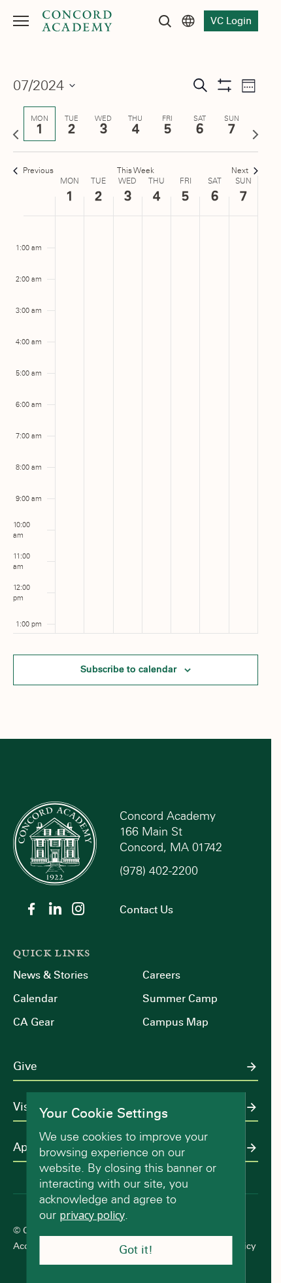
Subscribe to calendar (128, 669)
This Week (135, 170)
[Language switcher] (188, 21)
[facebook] (31, 909)
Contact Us (146, 909)
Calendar (35, 998)
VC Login (231, 21)
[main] (135, 390)
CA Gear (33, 1022)
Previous (38, 170)
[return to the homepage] (55, 842)
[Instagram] (78, 909)
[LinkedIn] (55, 909)
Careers (161, 975)
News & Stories (50, 975)
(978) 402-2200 (160, 871)
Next (239, 170)
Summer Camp (180, 998)
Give (25, 1066)
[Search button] (165, 21)
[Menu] (21, 21)
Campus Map (175, 1022)
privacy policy (92, 1215)
